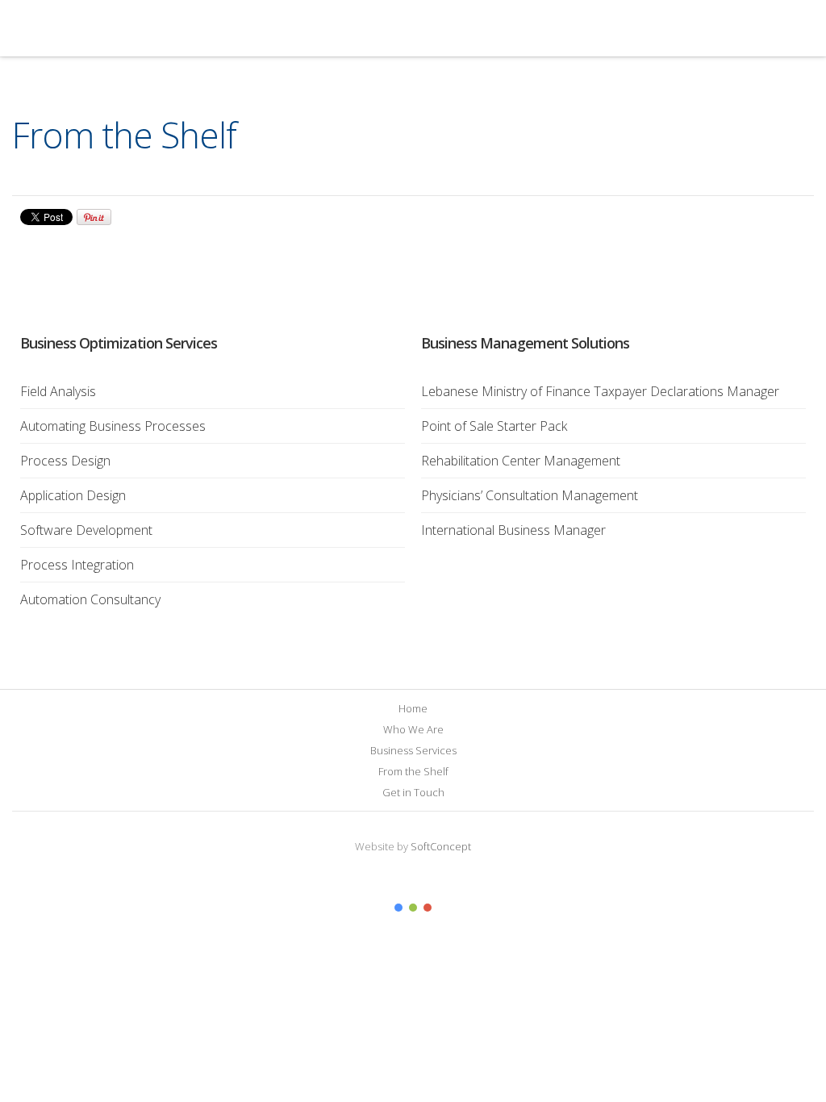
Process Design (65, 461)
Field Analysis (58, 391)
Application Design (73, 495)
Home (413, 708)
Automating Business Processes (113, 426)
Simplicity (126, 28)
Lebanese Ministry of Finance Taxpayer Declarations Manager (600, 391)
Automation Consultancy (90, 599)
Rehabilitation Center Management (520, 461)
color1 (398, 908)
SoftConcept (441, 846)
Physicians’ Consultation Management (529, 495)
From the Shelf (413, 771)
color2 (413, 908)
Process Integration (77, 565)
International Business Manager (513, 530)
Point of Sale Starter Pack (494, 426)
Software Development (86, 530)
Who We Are (413, 729)
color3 (427, 908)
